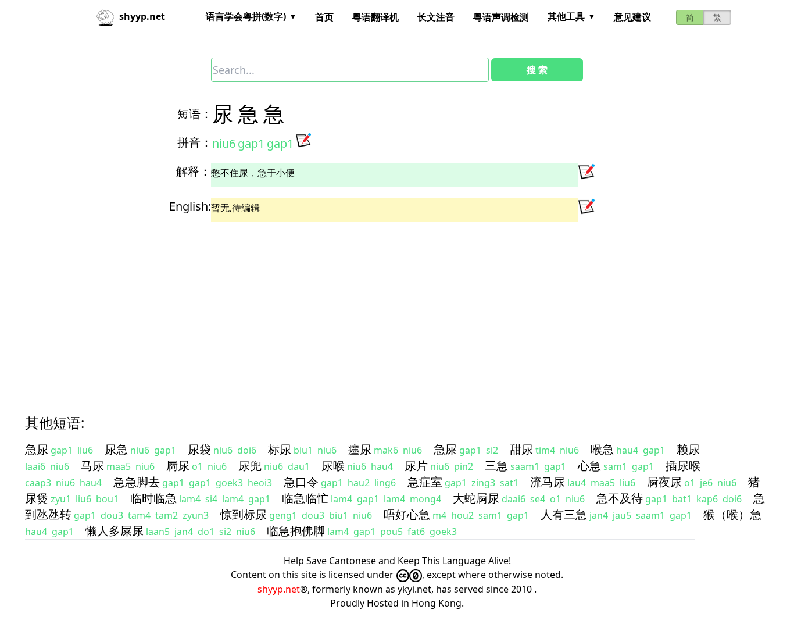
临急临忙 (305, 498)
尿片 (416, 465)
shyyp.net (278, 589)
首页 (324, 16)
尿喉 (333, 465)
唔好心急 (407, 514)
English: (190, 206)
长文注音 (436, 16)
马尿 (92, 465)
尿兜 (250, 465)
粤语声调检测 (501, 16)
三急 (496, 465)
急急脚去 (136, 482)
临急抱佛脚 (296, 531)
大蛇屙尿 (476, 498)
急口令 (301, 482)
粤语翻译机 (375, 16)
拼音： (194, 142)
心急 (589, 465)
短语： (194, 114)
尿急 (116, 449)
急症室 (424, 482)
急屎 (445, 449)
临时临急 (153, 498)
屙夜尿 (664, 482)
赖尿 (688, 449)
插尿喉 (683, 465)
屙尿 (177, 465)
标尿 (279, 449)
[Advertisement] (376, 307)
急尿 (36, 449)
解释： (193, 171)
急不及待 (619, 498)
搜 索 (537, 69)
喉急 (602, 449)
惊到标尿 (243, 514)
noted (548, 574)
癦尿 (359, 449)
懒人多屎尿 (114, 531)
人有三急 (564, 514)
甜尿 (521, 449)
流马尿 (547, 482)
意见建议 (632, 16)
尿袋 (199, 449)
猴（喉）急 (732, 514)
